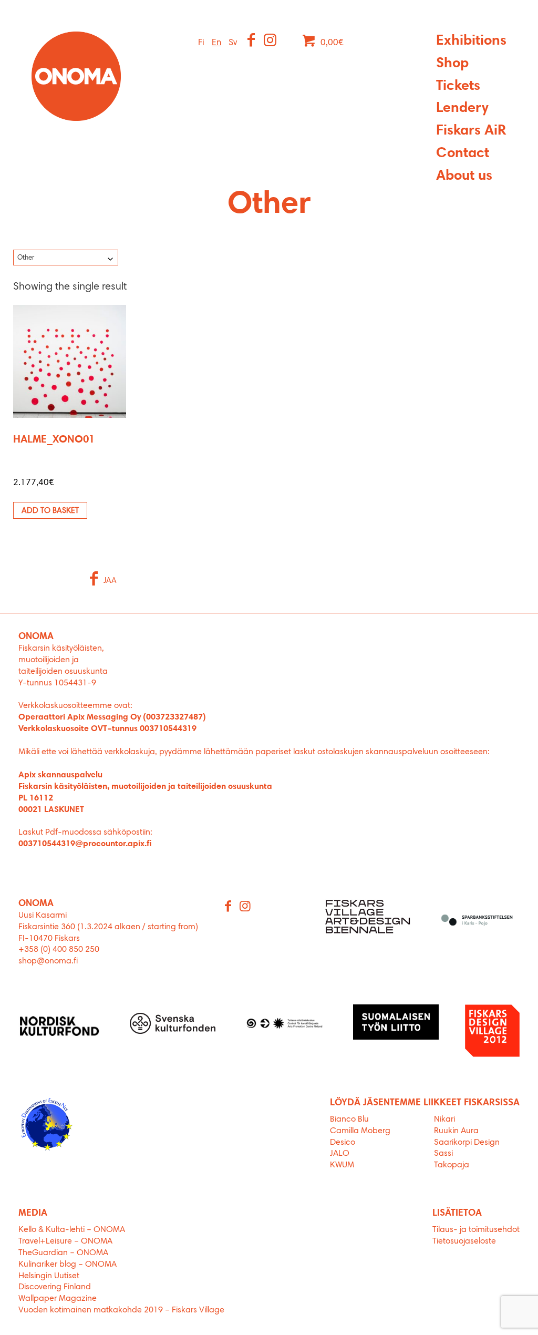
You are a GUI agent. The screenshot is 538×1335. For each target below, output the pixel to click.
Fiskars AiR (471, 131)
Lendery (462, 108)
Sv (233, 42)
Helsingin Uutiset (48, 1276)
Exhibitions (471, 41)
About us (464, 176)
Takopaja (451, 1165)
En (216, 42)
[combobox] (65, 257)
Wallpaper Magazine (57, 1299)
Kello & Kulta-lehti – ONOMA (71, 1230)
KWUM (342, 1165)
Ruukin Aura (456, 1131)
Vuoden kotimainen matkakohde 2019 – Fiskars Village (121, 1310)
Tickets (458, 86)
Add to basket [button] (50, 511)
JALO (339, 1153)
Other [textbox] (25, 257)
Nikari (444, 1119)
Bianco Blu (349, 1119)
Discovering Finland (54, 1287)
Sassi (444, 1153)
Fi (201, 42)
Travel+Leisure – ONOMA (65, 1241)
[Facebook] (252, 41)
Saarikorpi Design (467, 1142)
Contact (462, 154)
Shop (452, 64)
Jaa (110, 581)
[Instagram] (271, 41)
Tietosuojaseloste (464, 1241)
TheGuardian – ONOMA (63, 1253)
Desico (342, 1142)
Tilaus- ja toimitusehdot (476, 1230)
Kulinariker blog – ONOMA (67, 1264)
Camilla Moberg (360, 1131)
